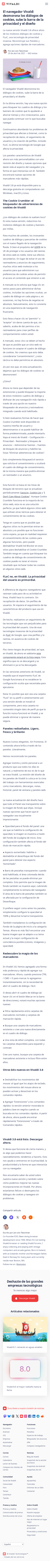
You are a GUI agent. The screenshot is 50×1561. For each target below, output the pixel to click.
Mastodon (21, 1264)
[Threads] (13, 1416)
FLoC (8, 635)
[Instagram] (25, 1416)
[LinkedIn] (33, 1416)
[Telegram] (38, 1416)
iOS (4, 1435)
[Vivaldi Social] (5, 1416)
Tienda (5, 1498)
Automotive (7, 1442)
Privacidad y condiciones (37, 1531)
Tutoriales (31, 1484)
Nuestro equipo (33, 1512)
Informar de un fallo (35, 1487)
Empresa (6, 1439)
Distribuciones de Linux (12, 1516)
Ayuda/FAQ (31, 1480)
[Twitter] (17, 1416)
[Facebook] (29, 1416)
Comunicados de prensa (13, 1512)
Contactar (31, 1491)
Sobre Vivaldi (32, 1509)
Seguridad (31, 1535)
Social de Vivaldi (9, 1480)
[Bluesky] (9, 1416)
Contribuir (7, 1494)
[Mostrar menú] (46, 4)
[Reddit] (42, 1416)
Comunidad (7, 1484)
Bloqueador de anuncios (37, 1439)
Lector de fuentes (10, 1464)
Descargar (7, 1446)
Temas (5, 1491)
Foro (4, 1487)
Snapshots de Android (36, 1466)
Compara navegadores (36, 1446)
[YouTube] (21, 1416)
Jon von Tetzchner (20, 51)
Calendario (7, 1460)
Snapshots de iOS (34, 1470)
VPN (28, 1442)
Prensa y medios (9, 1509)
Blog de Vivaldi (33, 1457)
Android (6, 1432)
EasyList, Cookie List (30, 492)
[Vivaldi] (10, 4)
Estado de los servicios (14, 1557)
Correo (5, 1457)
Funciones (31, 1428)
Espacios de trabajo (35, 1435)
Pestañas (30, 1432)
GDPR (37, 247)
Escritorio (7, 1428)
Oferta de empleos (34, 1516)
